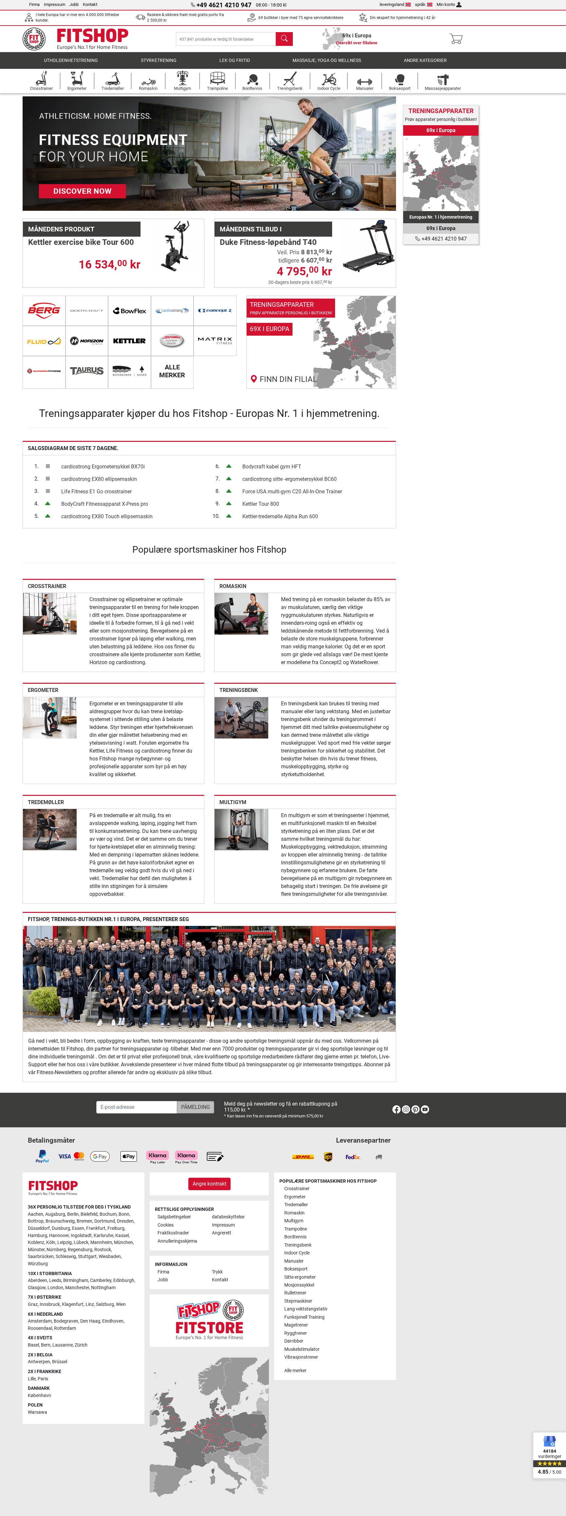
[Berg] (44, 310)
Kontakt (90, 4)
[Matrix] (215, 341)
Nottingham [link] (103, 1287)
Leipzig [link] (64, 1242)
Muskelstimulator (302, 1349)
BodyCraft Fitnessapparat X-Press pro (104, 504)
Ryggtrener (295, 1333)
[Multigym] (241, 829)
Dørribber (293, 1341)
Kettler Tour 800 (260, 504)
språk (420, 4)
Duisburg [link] (61, 1228)
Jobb (74, 4)
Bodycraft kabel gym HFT (271, 466)
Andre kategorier (425, 60)
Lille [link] (32, 1379)
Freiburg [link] (115, 1228)
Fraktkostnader (173, 1233)
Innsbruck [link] (50, 1304)
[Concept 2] (215, 310)
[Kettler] (129, 341)
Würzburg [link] (38, 1264)
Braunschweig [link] (60, 1221)
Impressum (54, 4)
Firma (34, 4)
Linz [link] (89, 1304)
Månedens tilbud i (251, 229)
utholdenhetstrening (71, 60)
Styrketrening (159, 60)
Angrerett (221, 1233)
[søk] (284, 39)
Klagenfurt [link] (73, 1304)
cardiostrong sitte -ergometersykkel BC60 (289, 479)
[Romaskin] (241, 613)
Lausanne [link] (62, 1345)
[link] (321, 342)
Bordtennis (295, 1237)
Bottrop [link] (36, 1221)
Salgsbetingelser (174, 1217)
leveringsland (392, 4)
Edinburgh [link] (123, 1280)
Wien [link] (121, 1304)
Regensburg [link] (80, 1249)
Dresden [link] (125, 1221)
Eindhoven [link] (112, 1321)
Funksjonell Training (304, 1317)
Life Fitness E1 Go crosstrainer (96, 491)
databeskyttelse (228, 1217)
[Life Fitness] (172, 341)
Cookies (166, 1225)
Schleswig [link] (66, 1256)
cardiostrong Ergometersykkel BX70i (103, 466)
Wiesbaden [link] (110, 1256)
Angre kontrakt (209, 1184)
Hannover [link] (59, 1235)
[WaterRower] (129, 371)
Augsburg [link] (55, 1214)
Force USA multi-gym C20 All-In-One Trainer (292, 491)
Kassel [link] (122, 1235)
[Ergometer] (50, 717)
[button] (41, 153)
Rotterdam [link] (65, 1328)
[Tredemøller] (50, 829)
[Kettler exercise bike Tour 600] (177, 246)
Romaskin (232, 586)
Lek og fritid (234, 60)
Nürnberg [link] (56, 1249)
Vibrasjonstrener (301, 1357)
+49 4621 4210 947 (443, 239)
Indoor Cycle (297, 1253)
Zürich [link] (81, 1345)
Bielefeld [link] (89, 1214)
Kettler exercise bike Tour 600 (81, 242)
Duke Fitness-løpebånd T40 (268, 242)
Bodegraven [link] (66, 1321)
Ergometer (43, 690)
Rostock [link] (102, 1249)
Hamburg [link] (37, 1235)
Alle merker (295, 1370)
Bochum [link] (108, 1214)
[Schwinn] (44, 371)
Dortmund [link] (104, 1221)
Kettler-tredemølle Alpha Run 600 (280, 516)
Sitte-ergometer (300, 1277)
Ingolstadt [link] (81, 1235)
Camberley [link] (100, 1280)
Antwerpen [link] (39, 1362)
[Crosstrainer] (50, 613)
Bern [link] (45, 1345)
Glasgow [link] (37, 1287)
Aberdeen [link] (37, 1280)
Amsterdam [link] (40, 1321)
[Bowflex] (129, 310)
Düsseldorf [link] (39, 1228)
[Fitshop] (81, 38)
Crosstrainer (47, 586)
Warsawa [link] (37, 1412)
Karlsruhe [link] (103, 1235)
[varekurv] (458, 39)
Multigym (232, 802)
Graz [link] (33, 1304)
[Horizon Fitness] (87, 341)
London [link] (55, 1287)
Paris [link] (43, 1379)
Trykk (217, 1272)
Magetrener (296, 1325)
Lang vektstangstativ (306, 1309)
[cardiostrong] (172, 310)
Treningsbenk (238, 690)
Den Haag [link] (90, 1321)
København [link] (39, 1395)
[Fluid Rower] (44, 341)
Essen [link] (78, 1228)
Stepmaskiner (298, 1301)
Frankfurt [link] (95, 1228)
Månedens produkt (61, 229)
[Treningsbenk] (241, 717)
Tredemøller (46, 802)
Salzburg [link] (105, 1304)
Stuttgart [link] (87, 1256)
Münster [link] (36, 1249)
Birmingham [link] (75, 1280)
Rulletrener (295, 1293)
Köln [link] (50, 1242)
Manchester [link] (77, 1287)
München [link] (123, 1242)
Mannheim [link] (101, 1242)
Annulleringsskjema (177, 1241)
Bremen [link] (84, 1221)
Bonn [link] (124, 1214)
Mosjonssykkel (299, 1285)
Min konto (446, 4)
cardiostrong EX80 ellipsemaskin (99, 479)
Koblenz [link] (36, 1242)
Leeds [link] (55, 1280)
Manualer (294, 1261)
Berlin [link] (73, 1214)
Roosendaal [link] (40, 1328)
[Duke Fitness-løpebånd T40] (369, 246)
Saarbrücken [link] (41, 1256)
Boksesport (296, 1269)
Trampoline (295, 1229)
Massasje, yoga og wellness (326, 60)
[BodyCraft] (87, 310)
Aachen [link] (35, 1214)
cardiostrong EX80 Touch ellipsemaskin (107, 516)
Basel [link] (33, 1345)
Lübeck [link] (81, 1242)
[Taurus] (87, 371)
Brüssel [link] (59, 1362)
